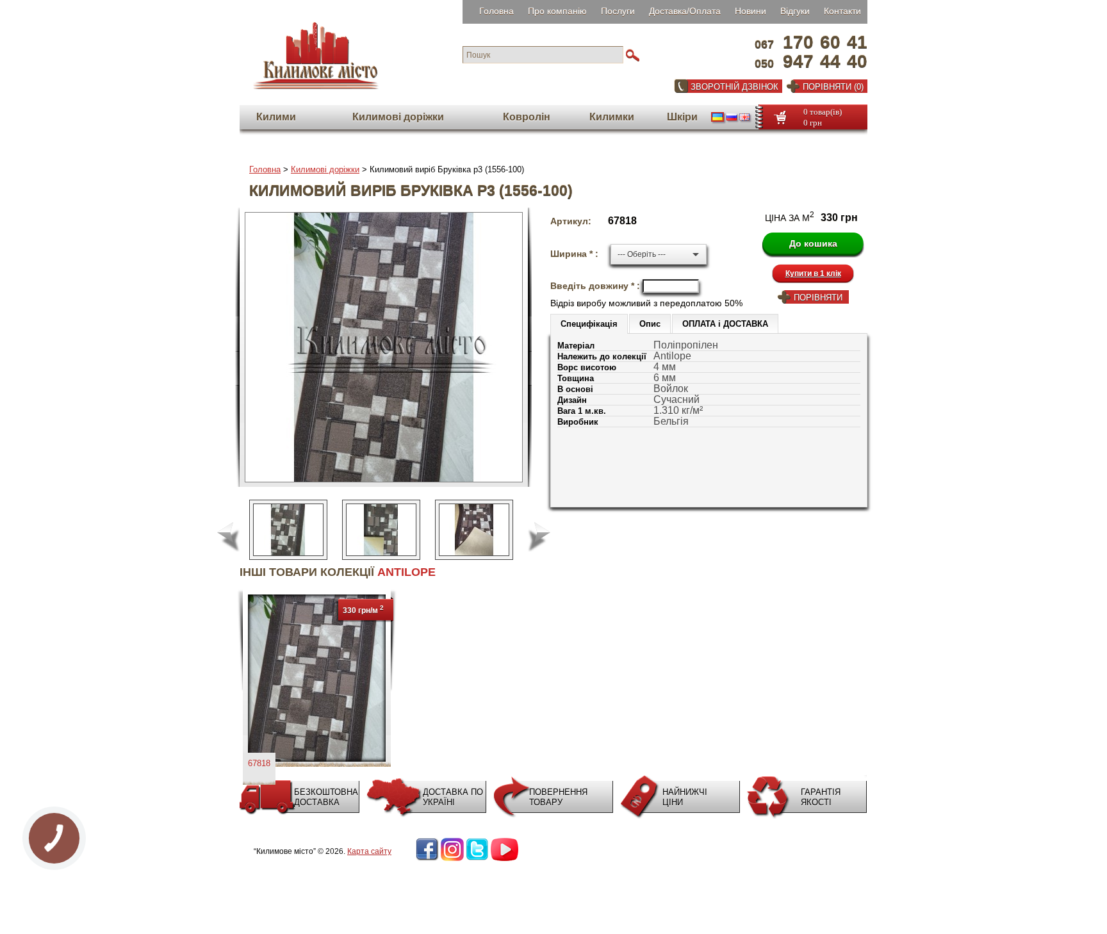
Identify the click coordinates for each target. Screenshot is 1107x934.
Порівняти (818, 297)
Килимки (611, 116)
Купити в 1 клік (813, 273)
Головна (496, 11)
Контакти (842, 11)
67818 (259, 763)
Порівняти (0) (833, 87)
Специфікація (589, 324)
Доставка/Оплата (685, 11)
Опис (649, 324)
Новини (750, 11)
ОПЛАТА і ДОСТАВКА (725, 324)
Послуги (618, 11)
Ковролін (526, 116)
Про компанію (557, 11)
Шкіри (682, 116)
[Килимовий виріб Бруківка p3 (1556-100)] (474, 529)
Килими (276, 116)
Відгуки (795, 11)
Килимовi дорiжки (398, 116)
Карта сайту (369, 851)
